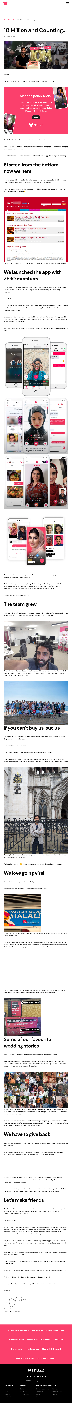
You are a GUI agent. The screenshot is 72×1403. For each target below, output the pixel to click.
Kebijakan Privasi (57, 1392)
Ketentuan (55, 1389)
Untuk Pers (7, 1394)
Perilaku (38, 1397)
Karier (6, 1392)
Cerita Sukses (24, 1394)
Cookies (54, 1394)
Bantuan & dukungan (43, 1389)
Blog (5, 1389)
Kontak (38, 1394)
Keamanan (39, 1392)
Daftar (36, 117)
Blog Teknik (7, 1397)
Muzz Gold (23, 1392)
